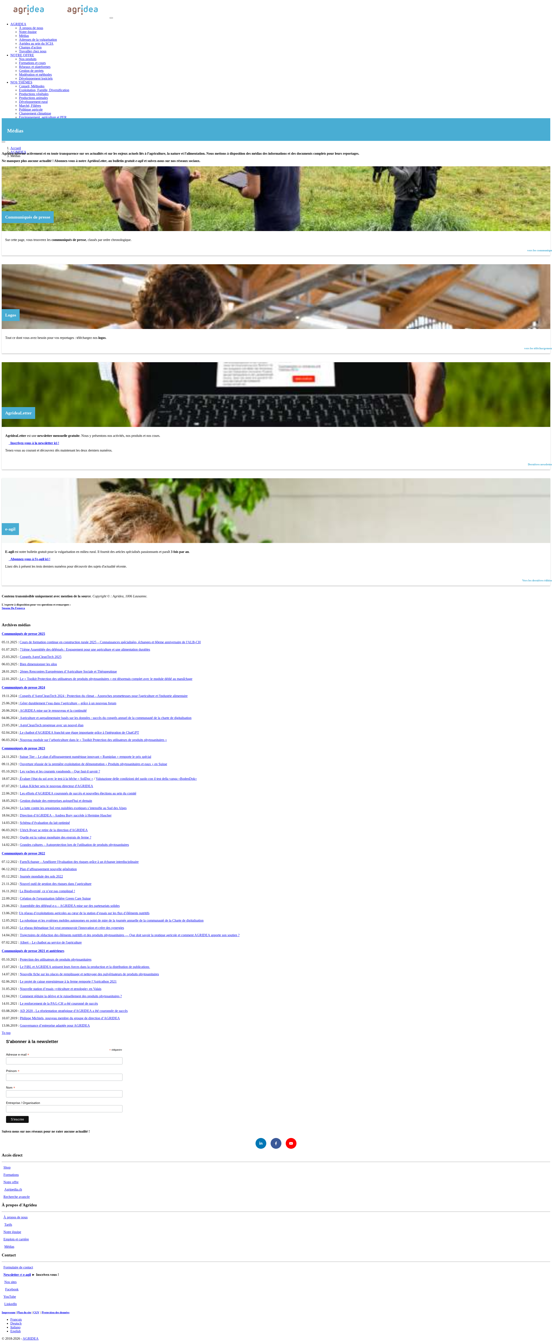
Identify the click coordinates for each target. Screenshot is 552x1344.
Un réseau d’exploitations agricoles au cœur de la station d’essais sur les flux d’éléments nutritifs (84, 913)
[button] (18, 24)
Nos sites (10, 1282)
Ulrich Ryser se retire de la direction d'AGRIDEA (54, 830)
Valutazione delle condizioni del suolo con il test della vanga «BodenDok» (146, 779)
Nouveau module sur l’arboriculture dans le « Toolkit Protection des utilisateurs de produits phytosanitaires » (93, 740)
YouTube (9, 1296)
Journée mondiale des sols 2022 (41, 876)
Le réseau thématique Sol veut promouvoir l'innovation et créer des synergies (72, 928)
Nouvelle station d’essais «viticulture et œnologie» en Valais (60, 989)
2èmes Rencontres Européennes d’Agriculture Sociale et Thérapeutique (68, 671)
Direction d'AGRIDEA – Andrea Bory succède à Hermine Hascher (65, 815)
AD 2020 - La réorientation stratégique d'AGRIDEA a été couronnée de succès (74, 1011)
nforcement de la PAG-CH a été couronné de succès (62, 1003)
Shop (7, 1167)
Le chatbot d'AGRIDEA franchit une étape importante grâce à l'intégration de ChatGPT (79, 732)
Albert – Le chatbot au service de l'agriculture (51, 942)
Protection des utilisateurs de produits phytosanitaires (55, 959)
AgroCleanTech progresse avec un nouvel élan (51, 725)
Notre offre (11, 1182)
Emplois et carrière (16, 1239)
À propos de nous (15, 1217)
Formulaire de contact (18, 1267)
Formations (11, 1175)
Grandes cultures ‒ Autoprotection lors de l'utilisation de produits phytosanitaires (74, 845)
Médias (9, 1246)
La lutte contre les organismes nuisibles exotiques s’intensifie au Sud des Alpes (73, 808)
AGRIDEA (31, 1338)
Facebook (12, 1289)
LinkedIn (10, 1304)
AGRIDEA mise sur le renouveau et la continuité (53, 710)
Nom (10, 1088)
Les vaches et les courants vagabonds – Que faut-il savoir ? (60, 771)
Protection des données (55, 1312)
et (17, 1274)
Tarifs (8, 1224)
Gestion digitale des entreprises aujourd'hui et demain (56, 801)
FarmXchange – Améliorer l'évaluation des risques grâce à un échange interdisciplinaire (79, 862)
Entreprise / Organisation (23, 1103)
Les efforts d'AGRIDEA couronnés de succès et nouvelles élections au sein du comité (78, 793)
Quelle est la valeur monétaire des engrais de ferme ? (55, 837)
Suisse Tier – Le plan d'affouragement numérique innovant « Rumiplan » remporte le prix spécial (85, 757)
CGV (36, 1312)
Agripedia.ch (13, 1189)
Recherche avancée (16, 1197)
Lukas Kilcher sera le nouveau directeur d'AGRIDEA (56, 786)
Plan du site (24, 1312)
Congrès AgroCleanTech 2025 (40, 657)
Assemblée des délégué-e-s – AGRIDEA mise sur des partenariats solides (70, 906)
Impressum (8, 1312)
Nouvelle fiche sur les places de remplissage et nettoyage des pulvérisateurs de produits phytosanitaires (89, 974)
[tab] (276, 634)
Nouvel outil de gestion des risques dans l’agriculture (55, 884)
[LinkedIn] (261, 1143)
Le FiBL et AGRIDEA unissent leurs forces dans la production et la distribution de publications (85, 967)
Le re (23, 1003)
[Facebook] (276, 1143)
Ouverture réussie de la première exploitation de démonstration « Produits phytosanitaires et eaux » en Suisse (93, 764)
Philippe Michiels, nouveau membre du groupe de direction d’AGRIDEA (70, 1018)
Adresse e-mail (17, 1055)
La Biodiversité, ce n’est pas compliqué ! (47, 891)
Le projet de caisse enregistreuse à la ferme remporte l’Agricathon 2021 (68, 981)
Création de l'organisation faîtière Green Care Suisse (55, 898)
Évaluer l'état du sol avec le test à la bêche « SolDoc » (56, 779)
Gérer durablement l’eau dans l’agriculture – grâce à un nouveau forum (68, 703)
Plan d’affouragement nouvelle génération (48, 869)
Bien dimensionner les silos (38, 664)
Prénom (12, 1071)
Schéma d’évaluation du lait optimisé (45, 823)
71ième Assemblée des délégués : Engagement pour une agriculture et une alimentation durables (85, 649)
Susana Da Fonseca (13, 608)
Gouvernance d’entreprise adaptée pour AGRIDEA (55, 1025)
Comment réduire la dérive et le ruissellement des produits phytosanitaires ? (71, 996)
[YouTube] (291, 1143)
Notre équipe (12, 1232)
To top (6, 1033)
